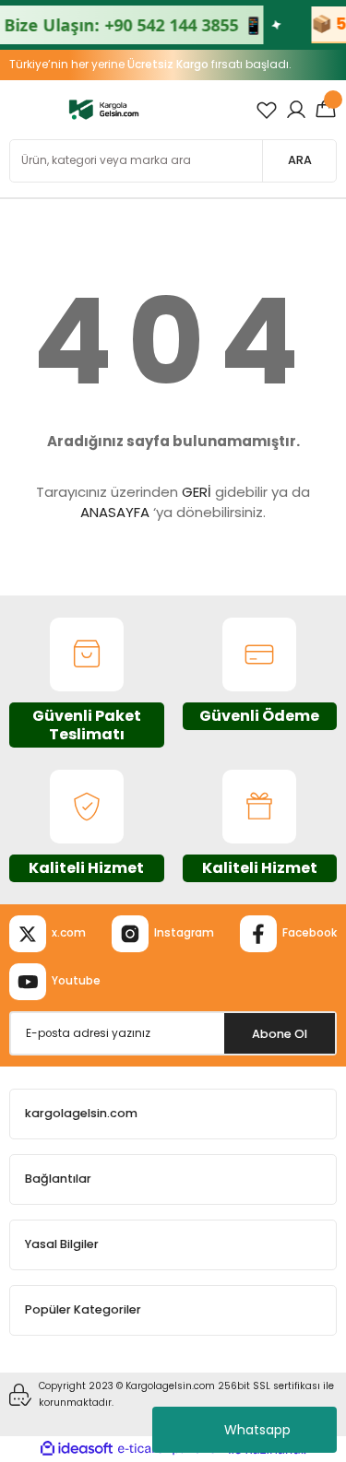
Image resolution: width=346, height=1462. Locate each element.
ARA (300, 160)
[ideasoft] (76, 1449)
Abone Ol (279, 1034)
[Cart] (326, 110)
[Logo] (103, 109)
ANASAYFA (114, 512)
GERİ (196, 491)
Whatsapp (257, 1430)
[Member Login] (296, 110)
